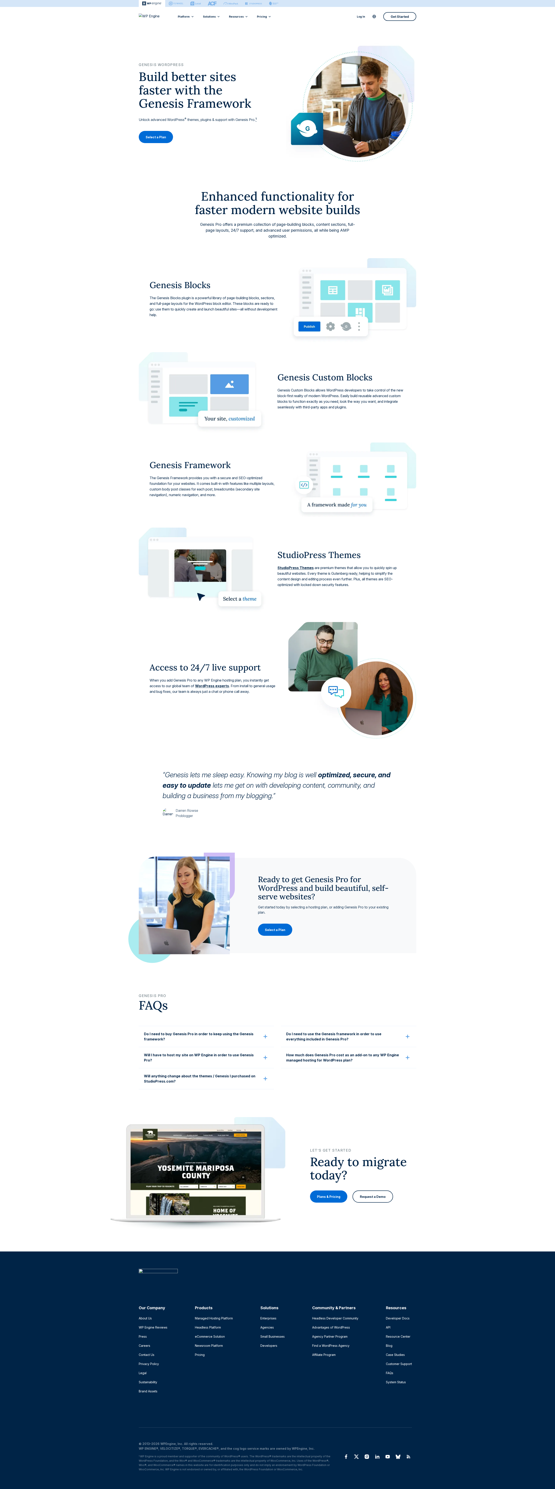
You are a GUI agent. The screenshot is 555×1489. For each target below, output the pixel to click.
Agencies (267, 1327)
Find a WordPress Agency (330, 1345)
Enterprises (268, 1318)
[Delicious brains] (273, 3)
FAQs (389, 1373)
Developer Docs (398, 1318)
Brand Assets (148, 1391)
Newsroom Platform (209, 1345)
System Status (396, 1382)
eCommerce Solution (210, 1336)
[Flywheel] (176, 3)
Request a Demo (373, 1196)
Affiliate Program (324, 1355)
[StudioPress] (253, 3)
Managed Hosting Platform (214, 1318)
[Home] (275, 1280)
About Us (145, 1318)
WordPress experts (212, 686)
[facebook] (346, 1456)
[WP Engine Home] (155, 16)
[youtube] (387, 1456)
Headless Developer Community (335, 1318)
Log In (361, 16)
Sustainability (148, 1382)
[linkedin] (377, 1456)
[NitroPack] (231, 3)
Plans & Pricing (328, 1196)
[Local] (195, 3)
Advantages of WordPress (331, 1327)
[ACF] (212, 3)
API (388, 1327)
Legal (143, 1373)
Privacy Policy (149, 1364)
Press (143, 1336)
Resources (236, 16)
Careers (144, 1345)
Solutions (209, 16)
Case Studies (395, 1355)
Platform (184, 16)
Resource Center (398, 1336)
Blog (389, 1345)
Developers (268, 1345)
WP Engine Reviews (153, 1327)
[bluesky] (398, 1456)
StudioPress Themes (296, 568)
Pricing (262, 16)
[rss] (408, 1456)
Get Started (400, 16)
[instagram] (366, 1456)
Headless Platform (208, 1327)
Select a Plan (156, 137)
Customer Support (399, 1364)
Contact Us (146, 1355)
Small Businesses (272, 1336)
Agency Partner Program (330, 1336)
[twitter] (356, 1456)
